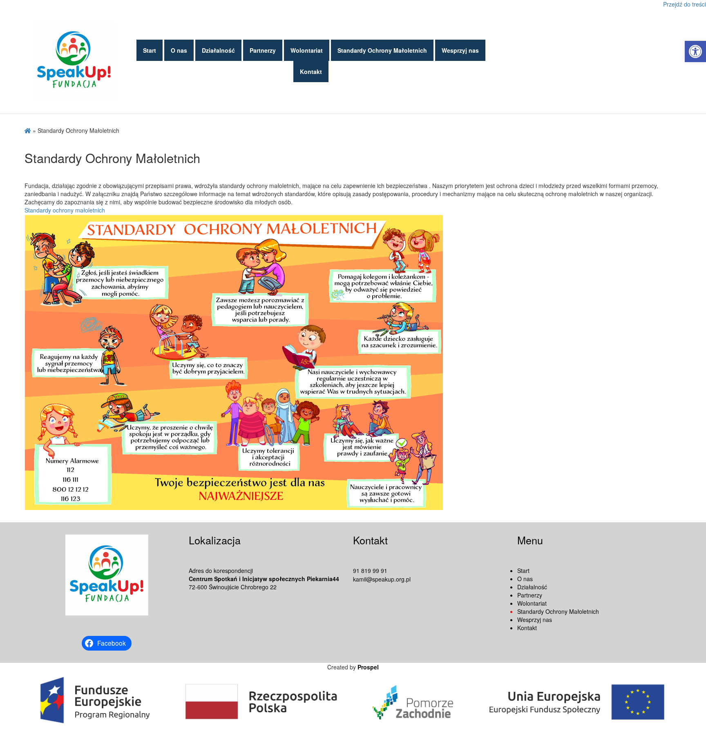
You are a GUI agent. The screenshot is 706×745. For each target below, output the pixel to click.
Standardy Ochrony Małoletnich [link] (382, 50)
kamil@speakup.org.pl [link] (382, 579)
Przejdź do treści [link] (684, 4)
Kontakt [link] (311, 71)
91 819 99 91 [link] (370, 570)
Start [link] (149, 50)
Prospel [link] (368, 667)
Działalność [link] (218, 50)
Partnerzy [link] (263, 50)
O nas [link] (179, 50)
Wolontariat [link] (306, 50)
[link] (695, 51)
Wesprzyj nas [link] (460, 50)
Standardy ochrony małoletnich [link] (65, 210)
